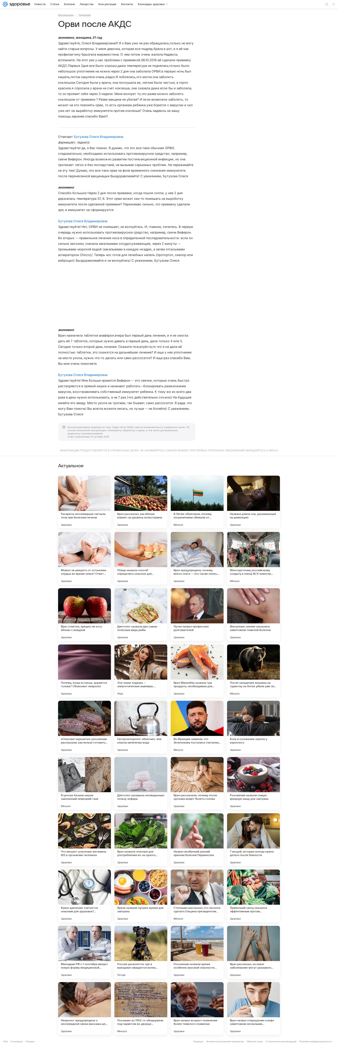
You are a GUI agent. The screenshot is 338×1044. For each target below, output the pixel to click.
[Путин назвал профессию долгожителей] (197, 614)
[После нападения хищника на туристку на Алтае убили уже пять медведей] (253, 670)
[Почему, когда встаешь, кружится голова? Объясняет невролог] (84, 670)
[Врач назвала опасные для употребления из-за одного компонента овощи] (140, 839)
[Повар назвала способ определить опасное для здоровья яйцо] (140, 558)
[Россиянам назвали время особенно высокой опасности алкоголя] (197, 952)
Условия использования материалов (225, 1041)
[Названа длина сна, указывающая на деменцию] (253, 502)
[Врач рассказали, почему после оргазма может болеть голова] (197, 783)
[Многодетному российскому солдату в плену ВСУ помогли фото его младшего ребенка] (253, 558)
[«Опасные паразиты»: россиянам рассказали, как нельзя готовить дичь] (84, 727)
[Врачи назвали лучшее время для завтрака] (140, 896)
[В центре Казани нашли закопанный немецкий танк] (84, 783)
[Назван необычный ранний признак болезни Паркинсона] (197, 839)
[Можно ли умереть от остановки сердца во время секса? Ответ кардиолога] (84, 558)
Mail (6, 1041)
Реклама (30, 1041)
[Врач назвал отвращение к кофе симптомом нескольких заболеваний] (253, 1008)
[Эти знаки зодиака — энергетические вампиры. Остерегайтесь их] (140, 670)
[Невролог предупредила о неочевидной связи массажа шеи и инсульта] (84, 1008)
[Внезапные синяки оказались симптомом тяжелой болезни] (253, 614)
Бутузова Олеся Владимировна (98, 137)
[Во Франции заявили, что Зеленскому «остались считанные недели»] (197, 727)
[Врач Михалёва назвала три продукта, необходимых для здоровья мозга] (197, 670)
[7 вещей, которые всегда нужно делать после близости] (253, 839)
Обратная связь (255, 1041)
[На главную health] (19, 4)
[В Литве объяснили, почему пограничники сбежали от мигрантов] (197, 502)
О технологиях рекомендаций (281, 1041)
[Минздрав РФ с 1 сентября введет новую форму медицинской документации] (84, 952)
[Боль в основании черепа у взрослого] (253, 727)
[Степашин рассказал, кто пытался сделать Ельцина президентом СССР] (197, 896)
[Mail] (5, 4)
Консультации (66, 15)
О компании (17, 1041)
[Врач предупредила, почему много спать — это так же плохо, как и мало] (197, 558)
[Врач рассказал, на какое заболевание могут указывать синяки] (253, 952)
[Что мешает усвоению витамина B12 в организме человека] (84, 839)
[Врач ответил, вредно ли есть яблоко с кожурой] (84, 614)
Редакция (198, 1041)
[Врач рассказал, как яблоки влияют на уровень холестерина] (140, 502)
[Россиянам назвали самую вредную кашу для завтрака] (253, 783)
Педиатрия (85, 15)
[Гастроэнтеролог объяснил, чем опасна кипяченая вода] (140, 727)
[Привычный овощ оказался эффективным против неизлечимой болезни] (253, 896)
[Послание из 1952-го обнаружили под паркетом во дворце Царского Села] (140, 1008)
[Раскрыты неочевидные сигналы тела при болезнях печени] (84, 502)
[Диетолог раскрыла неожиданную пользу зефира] (140, 783)
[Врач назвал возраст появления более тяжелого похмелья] (197, 1008)
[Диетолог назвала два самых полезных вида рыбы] (140, 614)
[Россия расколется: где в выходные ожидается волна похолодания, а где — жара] (140, 952)
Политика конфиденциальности (315, 1041)
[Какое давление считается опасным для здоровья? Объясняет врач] (84, 896)
